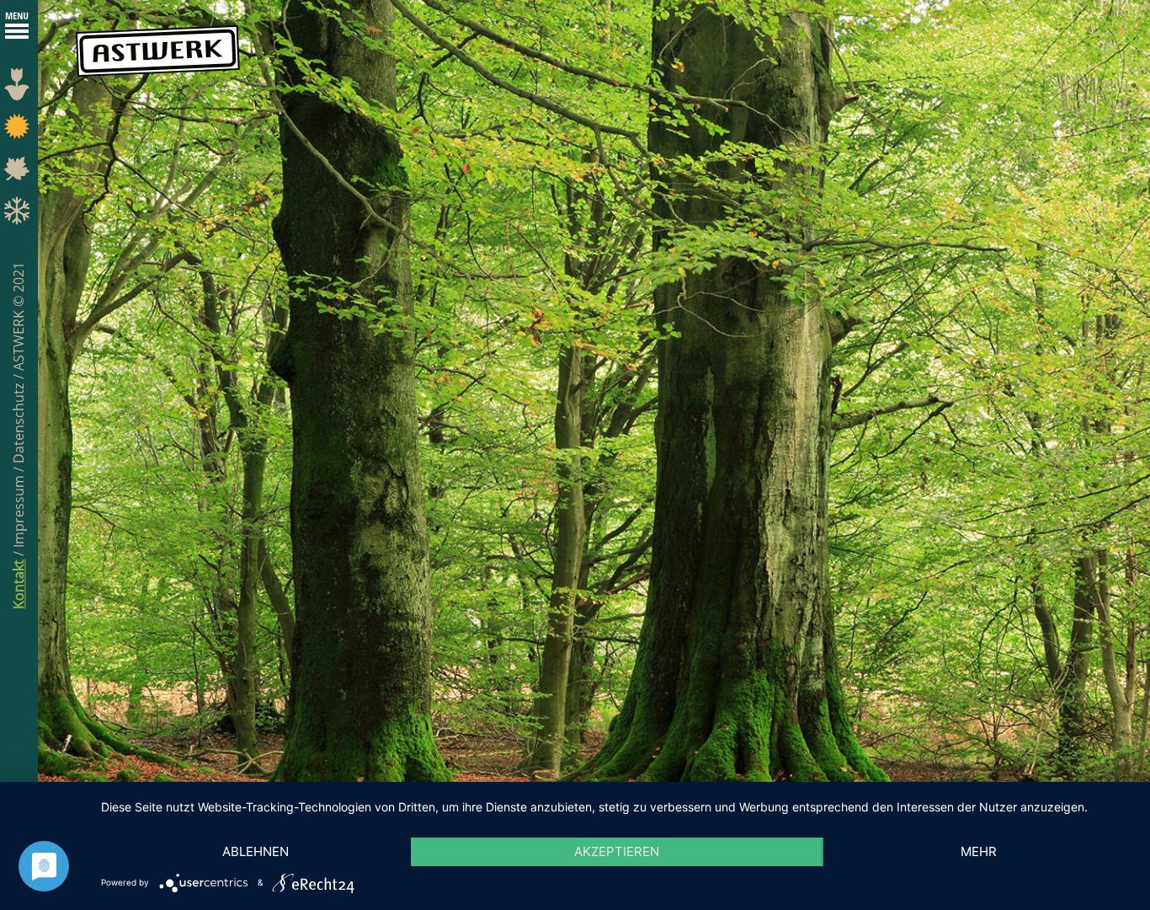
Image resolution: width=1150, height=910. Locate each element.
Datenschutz (18, 421)
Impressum (18, 510)
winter (19, 215)
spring (19, 88)
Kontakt (18, 584)
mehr (979, 851)
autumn (19, 173)
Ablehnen (255, 851)
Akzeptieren (616, 851)
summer (19, 131)
